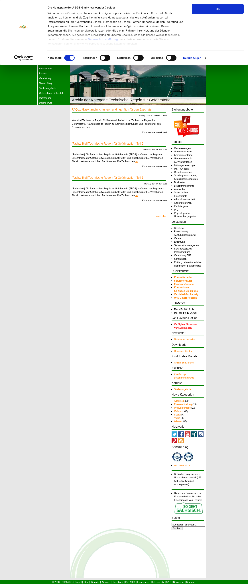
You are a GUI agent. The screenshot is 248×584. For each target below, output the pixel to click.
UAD (168, 582)
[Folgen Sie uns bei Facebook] (181, 436)
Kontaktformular (183, 277)
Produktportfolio (182, 407)
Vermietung (45, 78)
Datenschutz (45, 102)
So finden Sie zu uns (186, 291)
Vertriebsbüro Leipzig (186, 294)
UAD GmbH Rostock (185, 297)
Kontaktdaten (181, 287)
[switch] (105, 58)
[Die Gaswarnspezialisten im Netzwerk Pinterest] (174, 442)
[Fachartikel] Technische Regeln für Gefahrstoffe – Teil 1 (107, 177)
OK (218, 9)
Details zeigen (192, 57)
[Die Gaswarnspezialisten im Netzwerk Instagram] (201, 436)
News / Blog (45, 83)
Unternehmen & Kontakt (51, 93)
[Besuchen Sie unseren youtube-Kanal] (187, 436)
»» (136, 161)
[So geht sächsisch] (188, 513)
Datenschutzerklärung (103, 39)
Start (86, 582)
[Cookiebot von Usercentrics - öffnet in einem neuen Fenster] (23, 58)
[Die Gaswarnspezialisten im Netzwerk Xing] (194, 436)
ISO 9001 (130, 582)
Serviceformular (183, 280)
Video (177, 418)
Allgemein (179, 401)
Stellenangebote (47, 88)
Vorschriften (45, 68)
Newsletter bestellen (184, 339)
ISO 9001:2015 (182, 465)
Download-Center (183, 351)
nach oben (161, 216)
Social (177, 414)
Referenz (179, 411)
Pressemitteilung (183, 404)
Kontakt (95, 582)
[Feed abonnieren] (181, 442)
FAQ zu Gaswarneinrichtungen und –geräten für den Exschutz (111, 109)
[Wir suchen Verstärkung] (187, 139)
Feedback (118, 582)
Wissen (178, 421)
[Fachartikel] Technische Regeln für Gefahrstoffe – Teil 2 (107, 143)
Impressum (45, 98)
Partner (43, 73)
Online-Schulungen (184, 362)
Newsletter (178, 582)
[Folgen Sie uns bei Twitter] (174, 436)
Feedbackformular (184, 284)
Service (106, 582)
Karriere (190, 582)
